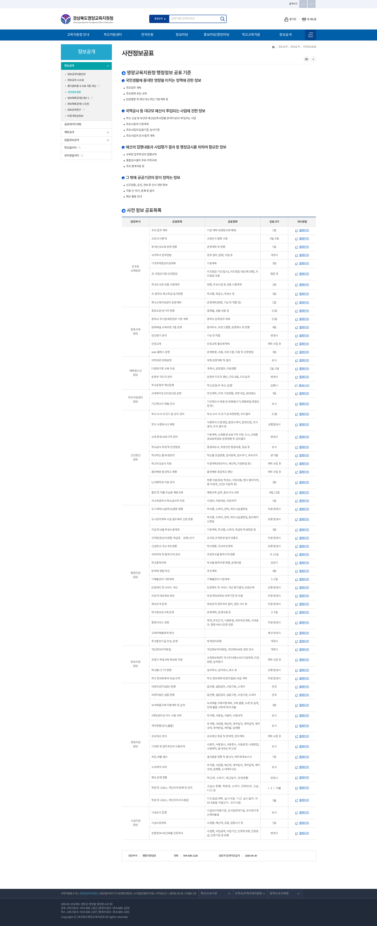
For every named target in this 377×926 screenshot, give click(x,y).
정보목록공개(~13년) (78, 104)
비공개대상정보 (75, 116)
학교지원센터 (113, 35)
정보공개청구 (74, 110)
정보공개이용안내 (76, 74)
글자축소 (303, 4)
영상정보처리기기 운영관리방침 (116, 893)
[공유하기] (313, 59)
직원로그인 (190, 893)
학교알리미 (70, 147)
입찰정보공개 (71, 140)
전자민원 (147, 35)
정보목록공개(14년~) (78, 98)
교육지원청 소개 (69, 893)
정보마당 (182, 35)
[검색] (222, 19)
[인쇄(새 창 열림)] (306, 59)
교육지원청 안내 (78, 35)
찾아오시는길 (176, 893)
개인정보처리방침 (88, 893)
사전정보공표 (74, 92)
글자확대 (312, 4)
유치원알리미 (71, 155)
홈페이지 (304, 230)
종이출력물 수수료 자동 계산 (81, 86)
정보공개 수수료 (75, 80)
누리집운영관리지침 (144, 893)
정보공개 (285, 35)
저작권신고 (161, 893)
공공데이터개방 (72, 124)
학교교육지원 (251, 35)
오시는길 (311, 19)
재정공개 (69, 132)
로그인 (292, 19)
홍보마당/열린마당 (216, 35)
